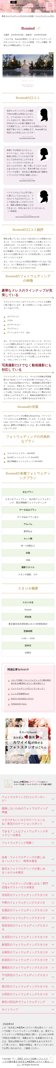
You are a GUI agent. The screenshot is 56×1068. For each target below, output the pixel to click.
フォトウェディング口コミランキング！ (28, 688)
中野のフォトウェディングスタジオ (23, 902)
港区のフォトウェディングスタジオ (23, 917)
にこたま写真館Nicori (20, 694)
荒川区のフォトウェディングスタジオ (25, 986)
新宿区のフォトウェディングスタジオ (25, 944)
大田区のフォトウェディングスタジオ (25, 994)
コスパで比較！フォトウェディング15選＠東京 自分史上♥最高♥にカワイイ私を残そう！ (28, 1062)
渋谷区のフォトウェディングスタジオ (25, 894)
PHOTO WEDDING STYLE (22, 699)
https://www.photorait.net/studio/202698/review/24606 (27, 216)
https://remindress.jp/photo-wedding (27, 138)
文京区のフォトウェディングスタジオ (25, 936)
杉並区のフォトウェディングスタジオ (25, 959)
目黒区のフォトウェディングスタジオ (25, 910)
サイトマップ (10, 1009)
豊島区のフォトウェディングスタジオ (25, 967)
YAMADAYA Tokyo (19, 704)
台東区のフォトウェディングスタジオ (25, 952)
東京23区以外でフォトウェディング (23, 1001)
